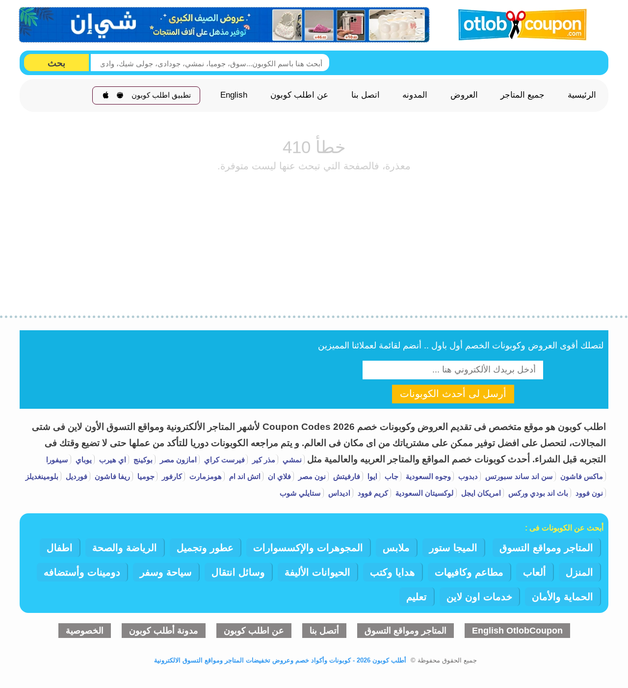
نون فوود (588, 493)
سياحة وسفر (166, 572)
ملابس (396, 547)
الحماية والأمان (562, 596)
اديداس (338, 493)
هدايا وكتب (392, 572)
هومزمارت (204, 476)
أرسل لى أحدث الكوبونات (453, 393)
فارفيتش (345, 476)
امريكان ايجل (480, 493)
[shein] (225, 25)
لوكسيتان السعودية (423, 493)
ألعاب (534, 572)
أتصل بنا (324, 630)
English (233, 95)
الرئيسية (582, 95)
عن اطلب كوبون (299, 95)
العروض (464, 95)
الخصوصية (85, 630)
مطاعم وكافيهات (469, 572)
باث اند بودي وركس (537, 493)
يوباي (83, 459)
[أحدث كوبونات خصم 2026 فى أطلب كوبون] (519, 23)
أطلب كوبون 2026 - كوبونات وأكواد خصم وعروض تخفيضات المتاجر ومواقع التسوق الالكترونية (280, 660)
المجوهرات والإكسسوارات (308, 547)
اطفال (60, 547)
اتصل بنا (365, 95)
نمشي (291, 459)
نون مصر (311, 476)
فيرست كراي (223, 459)
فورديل (75, 476)
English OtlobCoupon (517, 630)
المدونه (414, 95)
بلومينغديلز (42, 476)
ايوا (371, 476)
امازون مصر (177, 459)
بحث (56, 63)
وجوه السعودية (427, 476)
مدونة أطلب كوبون (163, 630)
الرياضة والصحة (124, 547)
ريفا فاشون (111, 476)
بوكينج (142, 459)
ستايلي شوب (300, 493)
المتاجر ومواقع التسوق (546, 547)
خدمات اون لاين (479, 596)
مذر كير (262, 459)
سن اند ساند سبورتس (518, 476)
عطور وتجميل (205, 547)
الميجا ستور (453, 547)
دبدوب (467, 476)
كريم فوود (372, 493)
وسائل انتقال (238, 572)
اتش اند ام (244, 476)
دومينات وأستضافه (82, 572)
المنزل (579, 572)
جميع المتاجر (522, 95)
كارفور (171, 476)
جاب (390, 476)
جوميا (145, 476)
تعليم (416, 596)
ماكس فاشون (580, 476)
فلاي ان (278, 476)
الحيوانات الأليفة (317, 572)
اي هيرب (111, 459)
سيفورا (57, 459)
